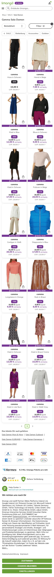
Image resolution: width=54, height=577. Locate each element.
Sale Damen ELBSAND (11, 439)
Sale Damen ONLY (9, 444)
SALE (8, 33)
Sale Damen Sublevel (34, 434)
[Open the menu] (3, 8)
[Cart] (23, 67)
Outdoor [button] (45, 33)
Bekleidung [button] (20, 33)
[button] (14, 26)
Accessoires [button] (33, 33)
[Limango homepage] (8, 3)
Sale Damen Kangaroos (32, 439)
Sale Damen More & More (12, 434)
